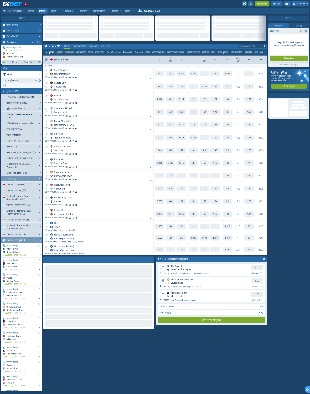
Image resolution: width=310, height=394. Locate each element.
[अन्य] (263, 51)
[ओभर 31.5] (227, 224)
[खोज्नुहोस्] (264, 45)
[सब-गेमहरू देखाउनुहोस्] (39, 254)
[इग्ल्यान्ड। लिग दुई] (58, 44)
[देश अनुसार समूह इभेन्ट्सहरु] (40, 80)
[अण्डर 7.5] (249, 236)
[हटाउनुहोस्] (264, 258)
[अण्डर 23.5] (249, 248)
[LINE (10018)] (46, 44)
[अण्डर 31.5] (249, 224)
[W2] (181, 72)
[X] (170, 72)
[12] (204, 72)
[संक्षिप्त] (39, 91)
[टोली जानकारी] (76, 76)
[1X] (193, 72)
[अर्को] (39, 42)
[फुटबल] (52, 44)
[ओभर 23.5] (227, 248)
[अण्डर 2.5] (249, 72)
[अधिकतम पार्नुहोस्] (39, 25)
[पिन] (46, 69)
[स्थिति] (73, 76)
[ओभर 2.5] (227, 72)
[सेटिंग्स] (287, 3)
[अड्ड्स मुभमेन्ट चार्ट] (69, 76)
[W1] (159, 72)
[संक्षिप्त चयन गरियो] (36, 80)
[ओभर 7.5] (227, 236)
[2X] (215, 72)
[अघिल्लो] (32, 42)
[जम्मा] (250, 3)
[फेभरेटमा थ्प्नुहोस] (39, 47)
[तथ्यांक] (66, 76)
